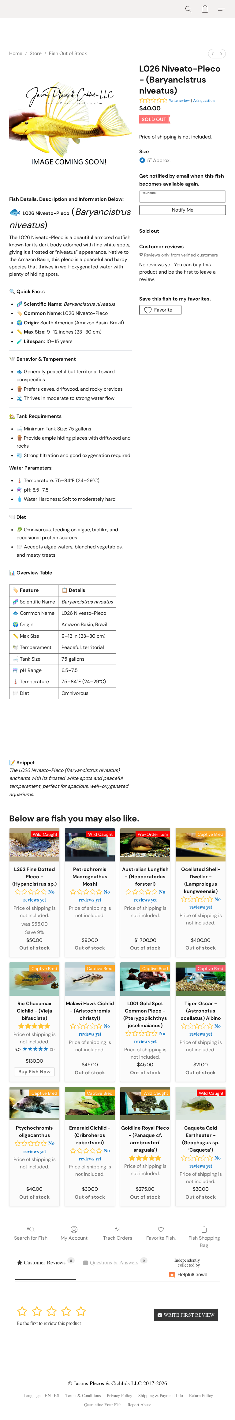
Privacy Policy (119, 1395)
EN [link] (48, 1395)
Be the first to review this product (49, 1323)
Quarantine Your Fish (102, 1404)
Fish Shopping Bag (204, 1241)
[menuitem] (212, 53)
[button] (188, 9)
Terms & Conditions (83, 1395)
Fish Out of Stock (68, 53)
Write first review (188, 1314)
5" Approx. (158, 160)
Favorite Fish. (161, 1238)
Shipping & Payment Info (160, 1395)
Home (15, 53)
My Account (74, 1238)
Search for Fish (30, 1238)
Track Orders (117, 1238)
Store (36, 53)
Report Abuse (139, 1404)
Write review (179, 100)
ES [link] (56, 1395)
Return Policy (201, 1395)
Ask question (204, 100)
